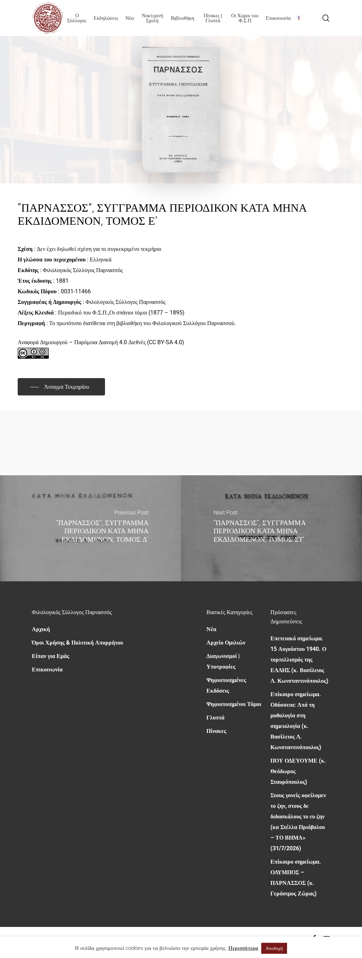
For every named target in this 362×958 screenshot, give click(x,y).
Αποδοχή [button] (274, 948)
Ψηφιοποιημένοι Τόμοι (233, 704)
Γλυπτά (215, 717)
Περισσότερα (243, 948)
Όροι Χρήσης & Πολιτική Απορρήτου (77, 642)
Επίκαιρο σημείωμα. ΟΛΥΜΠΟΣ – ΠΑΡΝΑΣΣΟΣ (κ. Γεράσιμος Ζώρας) (295, 877)
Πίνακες (216, 731)
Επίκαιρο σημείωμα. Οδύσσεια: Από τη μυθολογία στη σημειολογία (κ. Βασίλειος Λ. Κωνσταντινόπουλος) (295, 721)
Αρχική (41, 629)
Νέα (211, 629)
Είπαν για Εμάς (50, 656)
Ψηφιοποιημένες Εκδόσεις (226, 685)
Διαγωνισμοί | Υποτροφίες (223, 661)
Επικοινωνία (47, 669)
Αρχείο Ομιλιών (225, 642)
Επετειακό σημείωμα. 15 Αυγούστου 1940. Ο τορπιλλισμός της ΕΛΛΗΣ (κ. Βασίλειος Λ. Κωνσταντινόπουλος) (299, 659)
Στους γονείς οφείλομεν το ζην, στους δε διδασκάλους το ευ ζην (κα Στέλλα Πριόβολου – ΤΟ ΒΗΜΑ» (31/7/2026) (298, 822)
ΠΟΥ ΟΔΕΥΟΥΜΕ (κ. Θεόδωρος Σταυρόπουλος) (298, 771)
